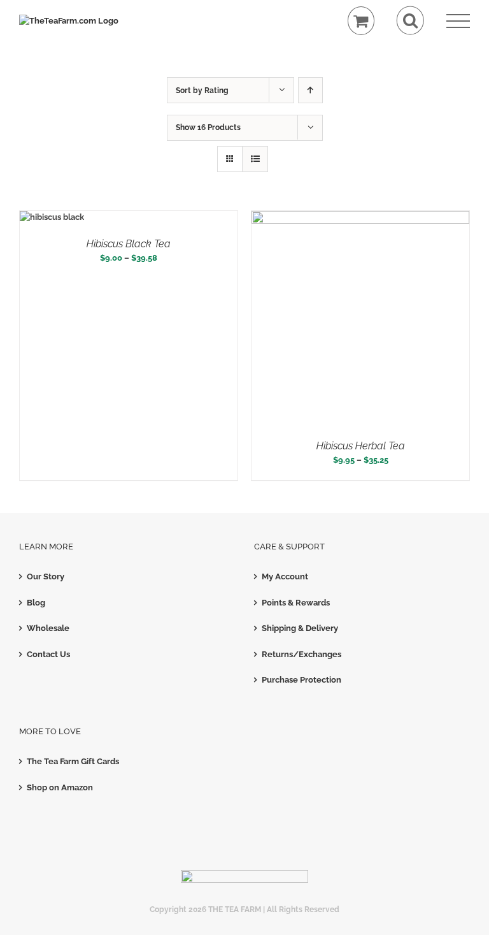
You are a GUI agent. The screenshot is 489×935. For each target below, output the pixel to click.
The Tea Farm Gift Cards (73, 761)
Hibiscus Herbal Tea (360, 446)
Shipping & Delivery (300, 628)
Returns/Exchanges (301, 654)
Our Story (45, 576)
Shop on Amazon (60, 787)
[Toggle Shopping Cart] (361, 21)
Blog (36, 602)
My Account (285, 576)
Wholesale (48, 628)
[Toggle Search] (410, 21)
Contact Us (48, 654)
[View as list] (255, 159)
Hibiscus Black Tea (129, 244)
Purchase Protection (301, 680)
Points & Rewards (296, 602)
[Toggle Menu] (458, 21)
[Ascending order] (310, 90)
